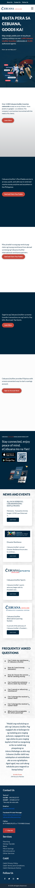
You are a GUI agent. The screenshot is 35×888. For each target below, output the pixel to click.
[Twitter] (9, 878)
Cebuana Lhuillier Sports (16, 580)
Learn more (13, 520)
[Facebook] (4, 878)
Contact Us (17, 2)
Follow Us (25, 2)
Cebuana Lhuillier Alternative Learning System (14, 618)
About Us (9, 2)
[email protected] (8, 808)
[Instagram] (13, 878)
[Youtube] (17, 878)
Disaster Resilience (14, 542)
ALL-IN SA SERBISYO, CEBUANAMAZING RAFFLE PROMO (15, 503)
